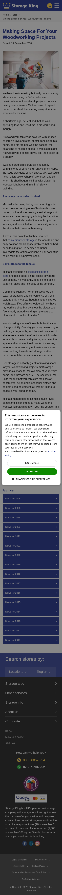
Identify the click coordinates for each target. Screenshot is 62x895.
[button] (31, 479)
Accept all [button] (32, 471)
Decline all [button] (32, 463)
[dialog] (30, 447)
